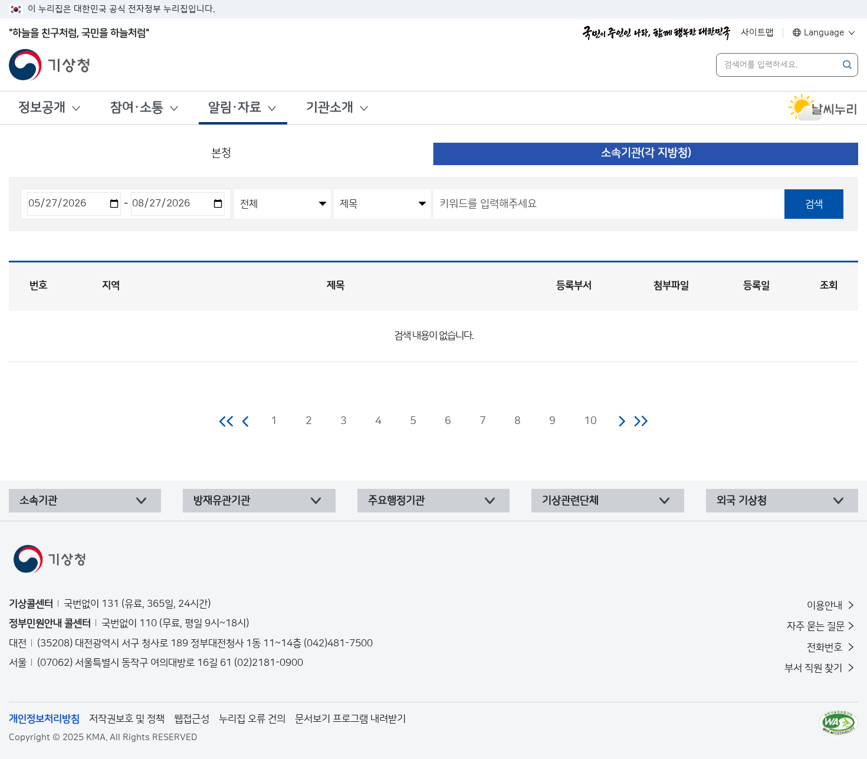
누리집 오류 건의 (252, 719)
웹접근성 (191, 719)
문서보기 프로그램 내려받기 (350, 719)
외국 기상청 (742, 501)
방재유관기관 (221, 501)
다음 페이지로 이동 (621, 421)
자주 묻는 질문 (816, 626)
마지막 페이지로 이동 (640, 421)
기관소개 (329, 107)
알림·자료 (234, 107)
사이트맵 (757, 33)
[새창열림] (822, 107)
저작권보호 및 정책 (127, 719)
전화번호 (826, 647)
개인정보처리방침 (44, 719)
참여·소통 (136, 107)
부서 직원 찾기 (814, 668)
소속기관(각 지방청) (646, 153)
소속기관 (38, 501)
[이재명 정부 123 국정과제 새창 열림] (656, 33)
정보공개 (41, 107)
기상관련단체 (570, 501)
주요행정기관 (396, 501)
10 (590, 421)
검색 (814, 204)
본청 (221, 153)
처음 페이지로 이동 (226, 421)
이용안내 (826, 605)
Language (824, 33)
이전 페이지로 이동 (245, 421)
